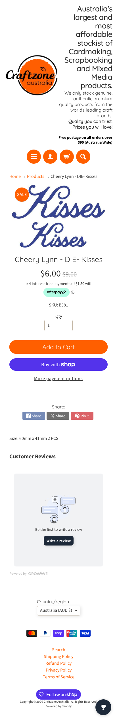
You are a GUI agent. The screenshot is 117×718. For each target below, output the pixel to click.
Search (58, 650)
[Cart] (67, 157)
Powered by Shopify (58, 706)
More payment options (58, 379)
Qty (58, 316)
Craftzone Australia (57, 702)
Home (15, 176)
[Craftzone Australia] (31, 75)
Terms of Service (58, 677)
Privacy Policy (59, 670)
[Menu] (34, 157)
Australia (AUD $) (56, 610)
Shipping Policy (58, 656)
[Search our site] (83, 157)
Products (35, 176)
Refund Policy (58, 663)
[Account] (50, 157)
